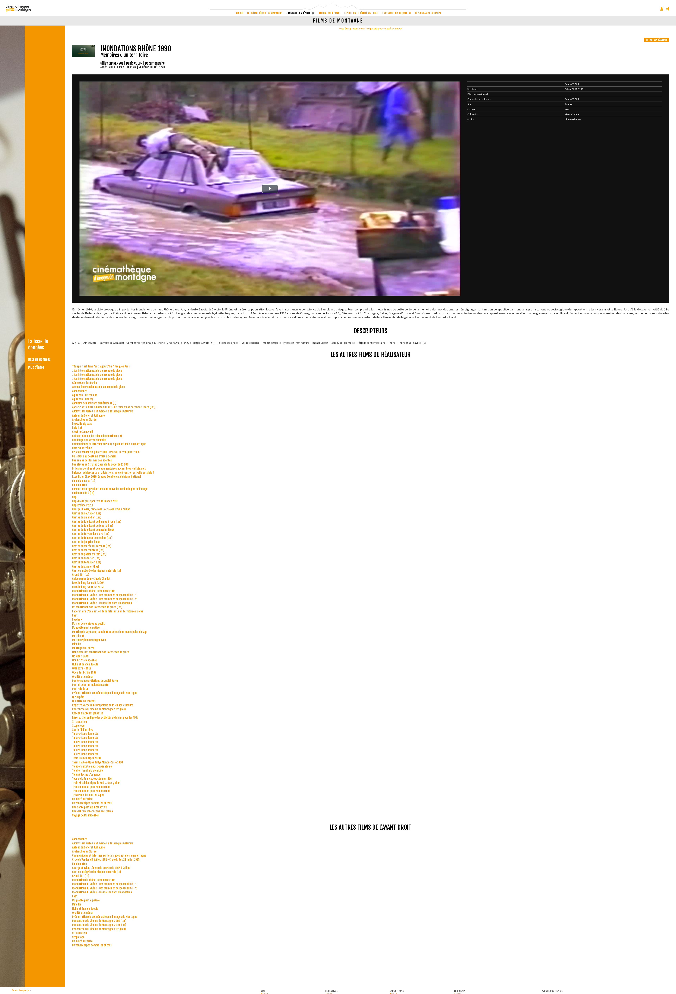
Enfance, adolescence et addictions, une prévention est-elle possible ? (113, 472)
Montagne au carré (83, 648)
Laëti (75, 615)
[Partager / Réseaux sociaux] (668, 9)
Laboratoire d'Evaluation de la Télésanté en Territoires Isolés (107, 611)
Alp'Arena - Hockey (82, 399)
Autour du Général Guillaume (88, 415)
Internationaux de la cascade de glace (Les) (97, 607)
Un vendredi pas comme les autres (92, 803)
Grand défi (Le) (80, 574)
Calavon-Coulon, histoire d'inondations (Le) (97, 436)
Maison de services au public (88, 623)
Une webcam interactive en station (92, 811)
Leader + (77, 619)
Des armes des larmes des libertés (92, 460)
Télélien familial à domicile (87, 770)
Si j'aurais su (79, 721)
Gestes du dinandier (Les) (86, 517)
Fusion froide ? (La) (83, 493)
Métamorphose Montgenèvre (89, 640)
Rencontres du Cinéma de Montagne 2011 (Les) (99, 709)
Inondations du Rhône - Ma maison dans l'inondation (102, 603)
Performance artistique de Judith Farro (95, 680)
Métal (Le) (78, 636)
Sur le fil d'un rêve (82, 729)
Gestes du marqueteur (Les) (88, 550)
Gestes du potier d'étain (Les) (89, 554)
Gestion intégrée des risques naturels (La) (96, 570)
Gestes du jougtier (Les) (86, 542)
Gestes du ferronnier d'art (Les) (90, 534)
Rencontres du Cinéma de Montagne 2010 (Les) (99, 925)
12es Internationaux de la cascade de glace (97, 370)
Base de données (39, 359)
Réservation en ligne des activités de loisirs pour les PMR (105, 717)
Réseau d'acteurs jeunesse (87, 713)
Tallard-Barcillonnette (85, 733)
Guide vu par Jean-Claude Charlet (91, 578)
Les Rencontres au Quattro (396, 13)
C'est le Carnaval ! (82, 431)
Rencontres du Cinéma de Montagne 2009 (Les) (99, 921)
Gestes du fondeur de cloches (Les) (92, 538)
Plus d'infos (36, 367)
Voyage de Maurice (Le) (85, 815)
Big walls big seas (82, 423)
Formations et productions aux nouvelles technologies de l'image (110, 489)
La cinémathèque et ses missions (264, 13)
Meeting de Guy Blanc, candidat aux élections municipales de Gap (109, 632)
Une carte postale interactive (89, 807)
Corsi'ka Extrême (82, 448)
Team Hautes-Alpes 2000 (86, 758)
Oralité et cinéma (82, 676)
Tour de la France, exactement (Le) (92, 778)
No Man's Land (80, 656)
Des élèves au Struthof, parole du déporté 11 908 (100, 464)
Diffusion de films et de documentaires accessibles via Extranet (109, 468)
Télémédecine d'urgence (86, 774)
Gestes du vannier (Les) (85, 566)
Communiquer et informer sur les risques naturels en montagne (109, 444)
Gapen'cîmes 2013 (82, 505)
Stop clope (78, 725)
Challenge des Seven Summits (89, 440)
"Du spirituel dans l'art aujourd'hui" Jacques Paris (101, 366)
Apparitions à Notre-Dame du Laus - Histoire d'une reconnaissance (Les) (113, 407)
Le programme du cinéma (428, 13)
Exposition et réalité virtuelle (361, 13)
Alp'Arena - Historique (84, 395)
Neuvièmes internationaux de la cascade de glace (100, 652)
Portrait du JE (80, 689)
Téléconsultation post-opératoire (92, 766)
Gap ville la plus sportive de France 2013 (95, 501)
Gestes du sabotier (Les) (86, 558)
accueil (239, 13)
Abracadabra (79, 391)
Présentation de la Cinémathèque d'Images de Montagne (104, 693)
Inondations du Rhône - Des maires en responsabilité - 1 (104, 595)
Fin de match (79, 485)
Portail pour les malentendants (90, 685)
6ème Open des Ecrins (84, 383)
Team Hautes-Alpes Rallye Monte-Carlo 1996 (97, 762)
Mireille (76, 644)
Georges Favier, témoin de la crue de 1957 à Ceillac (101, 509)
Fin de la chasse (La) (83, 481)
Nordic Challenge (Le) (84, 660)
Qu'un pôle (78, 697)
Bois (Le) (77, 427)
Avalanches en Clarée (84, 419)
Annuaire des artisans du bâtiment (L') (94, 403)
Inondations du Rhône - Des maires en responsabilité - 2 (104, 599)
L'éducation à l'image (330, 13)
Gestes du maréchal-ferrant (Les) (91, 546)
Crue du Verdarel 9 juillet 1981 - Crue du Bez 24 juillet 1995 (106, 452)
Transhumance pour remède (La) (91, 787)
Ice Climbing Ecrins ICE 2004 (88, 582)
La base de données (38, 344)
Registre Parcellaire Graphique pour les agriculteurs (102, 705)
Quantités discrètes (84, 701)
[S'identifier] (662, 9)
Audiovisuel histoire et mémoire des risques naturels (102, 411)
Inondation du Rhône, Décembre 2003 (93, 591)
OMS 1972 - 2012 (81, 668)
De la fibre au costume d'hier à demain (94, 456)
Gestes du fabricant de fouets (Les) (92, 525)
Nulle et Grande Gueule (85, 664)
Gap (74, 497)
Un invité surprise (82, 799)
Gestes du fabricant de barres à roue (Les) (96, 521)
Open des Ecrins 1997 (84, 672)
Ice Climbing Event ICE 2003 (88, 587)
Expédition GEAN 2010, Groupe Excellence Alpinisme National (106, 476)
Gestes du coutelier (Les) (86, 513)
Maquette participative (86, 627)
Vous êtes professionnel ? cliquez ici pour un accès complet (370, 28)
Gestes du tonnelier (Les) (86, 562)
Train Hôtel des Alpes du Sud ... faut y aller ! (96, 783)
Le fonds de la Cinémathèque (300, 13)
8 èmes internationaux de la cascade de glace (98, 387)
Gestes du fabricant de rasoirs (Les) (93, 529)
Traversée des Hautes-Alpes (88, 795)
